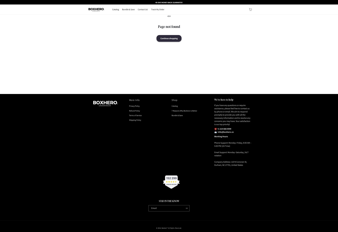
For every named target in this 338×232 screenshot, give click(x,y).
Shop (174, 100)
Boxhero (164, 228)
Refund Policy (134, 111)
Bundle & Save (177, 115)
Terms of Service (135, 115)
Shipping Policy (135, 120)
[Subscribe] (186, 208)
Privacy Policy (134, 106)
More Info (134, 100)
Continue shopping (169, 38)
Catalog (175, 106)
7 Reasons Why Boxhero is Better (184, 111)
